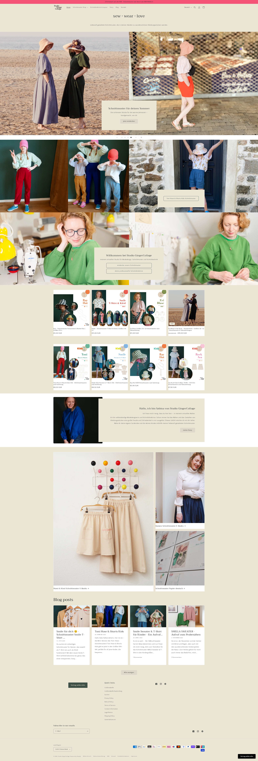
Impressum (134, 756)
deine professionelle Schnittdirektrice (129, 271)
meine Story (187, 430)
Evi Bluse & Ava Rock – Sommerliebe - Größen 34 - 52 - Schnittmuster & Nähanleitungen (186, 329)
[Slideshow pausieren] (141, 137)
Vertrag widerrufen (78, 685)
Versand (113, 756)
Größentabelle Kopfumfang (113, 691)
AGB (108, 756)
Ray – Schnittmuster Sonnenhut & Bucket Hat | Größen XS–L (69, 329)
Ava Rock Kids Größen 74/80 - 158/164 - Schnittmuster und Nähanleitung (182, 383)
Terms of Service (110, 705)
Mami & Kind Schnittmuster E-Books (70, 588)
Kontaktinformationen (123, 756)
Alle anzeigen (129, 672)
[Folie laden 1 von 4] (121, 137)
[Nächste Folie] (136, 137)
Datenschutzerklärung (99, 756)
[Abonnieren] (87, 731)
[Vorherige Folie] (117, 137)
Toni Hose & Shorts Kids (109, 631)
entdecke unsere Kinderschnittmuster (129, 121)
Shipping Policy (110, 716)
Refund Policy (109, 702)
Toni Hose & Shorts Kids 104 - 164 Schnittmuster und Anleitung (70, 383)
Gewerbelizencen (110, 719)
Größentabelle (109, 687)
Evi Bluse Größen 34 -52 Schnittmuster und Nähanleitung (144, 329)
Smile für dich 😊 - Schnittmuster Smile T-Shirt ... (70, 634)
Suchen (107, 695)
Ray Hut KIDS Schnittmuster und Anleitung (144, 383)
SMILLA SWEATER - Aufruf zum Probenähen (186, 633)
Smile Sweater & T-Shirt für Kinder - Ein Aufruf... (148, 633)
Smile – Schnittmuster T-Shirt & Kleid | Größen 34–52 (109, 329)
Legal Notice (109, 712)
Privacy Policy (109, 698)
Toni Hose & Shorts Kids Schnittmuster (181, 198)
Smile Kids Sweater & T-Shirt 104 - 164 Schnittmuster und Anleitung (110, 383)
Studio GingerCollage (64, 756)
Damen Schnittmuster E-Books (169, 526)
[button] (80, 7)
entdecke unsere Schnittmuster (129, 265)
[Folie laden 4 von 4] (131, 137)
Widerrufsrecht (87, 756)
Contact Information (111, 709)
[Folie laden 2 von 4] (124, 137)
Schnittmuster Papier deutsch (169, 588)
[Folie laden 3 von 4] (128, 137)
